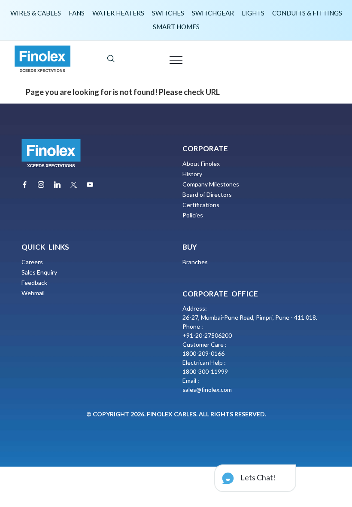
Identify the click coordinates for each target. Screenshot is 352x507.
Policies (192, 215)
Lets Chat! (257, 477)
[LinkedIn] (57, 184)
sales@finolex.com (207, 389)
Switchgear (213, 13)
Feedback (34, 282)
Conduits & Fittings (307, 13)
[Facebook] (24, 184)
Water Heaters (118, 13)
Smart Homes (176, 27)
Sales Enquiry (39, 272)
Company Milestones (210, 184)
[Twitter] (73, 185)
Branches (195, 262)
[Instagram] (41, 184)
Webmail (33, 292)
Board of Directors (207, 194)
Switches (168, 13)
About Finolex (201, 163)
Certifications (200, 204)
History (192, 173)
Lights (253, 13)
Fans (77, 13)
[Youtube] (90, 184)
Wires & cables (35, 13)
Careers (32, 262)
